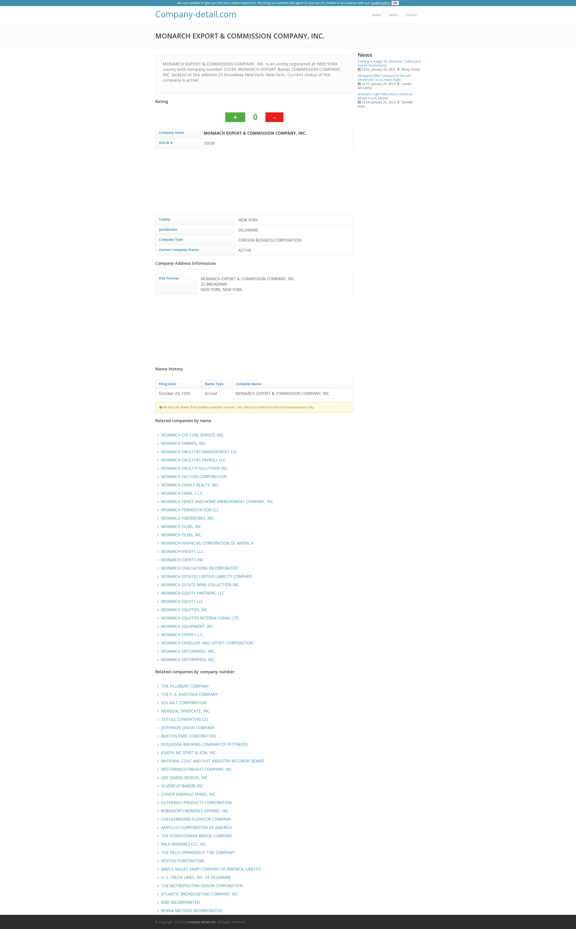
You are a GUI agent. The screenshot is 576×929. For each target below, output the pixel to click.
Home (376, 15)
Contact (411, 15)
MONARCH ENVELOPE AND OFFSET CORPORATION (207, 643)
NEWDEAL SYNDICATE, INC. (186, 711)
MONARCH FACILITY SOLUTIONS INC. (195, 468)
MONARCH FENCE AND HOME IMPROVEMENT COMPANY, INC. (217, 501)
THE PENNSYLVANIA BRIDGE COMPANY (196, 835)
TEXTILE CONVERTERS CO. (185, 719)
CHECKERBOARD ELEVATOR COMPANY (196, 819)
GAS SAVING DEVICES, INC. (185, 777)
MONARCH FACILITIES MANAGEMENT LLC (199, 451)
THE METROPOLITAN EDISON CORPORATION (202, 885)
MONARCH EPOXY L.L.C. (182, 634)
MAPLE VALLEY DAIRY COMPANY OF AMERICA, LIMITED (211, 869)
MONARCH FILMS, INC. (181, 534)
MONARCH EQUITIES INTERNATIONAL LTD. (200, 618)
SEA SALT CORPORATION (183, 702)
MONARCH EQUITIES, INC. (185, 609)
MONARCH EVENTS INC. (183, 559)
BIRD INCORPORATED (180, 902)
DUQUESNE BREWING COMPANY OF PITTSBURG (204, 744)
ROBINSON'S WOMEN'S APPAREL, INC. (195, 810)
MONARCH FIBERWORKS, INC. (188, 518)
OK (395, 3)
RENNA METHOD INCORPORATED (191, 910)
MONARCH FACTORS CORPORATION (194, 476)
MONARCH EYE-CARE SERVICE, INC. (193, 435)
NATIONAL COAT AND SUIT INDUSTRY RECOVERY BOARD (212, 761)
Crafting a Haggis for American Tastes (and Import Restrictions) (389, 63)
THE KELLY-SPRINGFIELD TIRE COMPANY (197, 852)
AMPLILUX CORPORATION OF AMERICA (196, 827)
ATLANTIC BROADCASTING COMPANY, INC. (200, 894)
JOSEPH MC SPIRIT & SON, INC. (189, 752)
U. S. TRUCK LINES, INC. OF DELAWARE (196, 877)
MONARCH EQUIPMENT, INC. (187, 626)
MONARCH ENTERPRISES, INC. (188, 651)
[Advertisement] (254, 183)
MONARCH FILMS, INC (181, 526)
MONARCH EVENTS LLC (182, 551)
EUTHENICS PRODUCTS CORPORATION (196, 802)
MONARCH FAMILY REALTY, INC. (190, 485)
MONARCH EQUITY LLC (182, 601)
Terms (393, 15)
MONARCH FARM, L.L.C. (182, 493)
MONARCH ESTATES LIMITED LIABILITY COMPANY (206, 576)
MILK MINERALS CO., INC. (184, 844)
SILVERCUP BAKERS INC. (182, 786)
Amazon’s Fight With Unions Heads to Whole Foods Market (385, 96)
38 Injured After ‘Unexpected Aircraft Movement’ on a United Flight (384, 78)
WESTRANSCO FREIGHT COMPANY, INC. (197, 769)
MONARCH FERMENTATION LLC (190, 509)
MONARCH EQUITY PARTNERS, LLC (192, 593)
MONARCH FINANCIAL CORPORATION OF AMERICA (207, 543)
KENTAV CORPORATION (182, 860)
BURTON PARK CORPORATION (188, 736)
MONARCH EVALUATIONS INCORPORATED (199, 568)
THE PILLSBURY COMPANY (185, 686)
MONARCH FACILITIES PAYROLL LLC (193, 460)
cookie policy (380, 3)
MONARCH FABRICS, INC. (183, 443)
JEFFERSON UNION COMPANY (188, 727)
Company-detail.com (195, 14)
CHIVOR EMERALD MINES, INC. (188, 794)
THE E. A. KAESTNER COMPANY (189, 694)
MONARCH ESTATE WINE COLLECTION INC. (200, 584)
